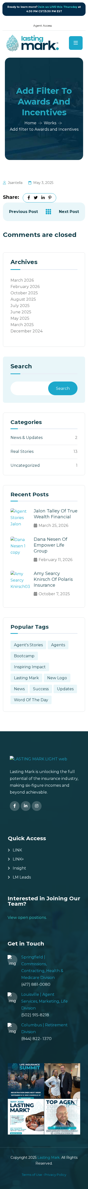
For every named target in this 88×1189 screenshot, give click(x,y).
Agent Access (42, 25)
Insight (19, 868)
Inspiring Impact (30, 667)
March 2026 (22, 280)
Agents (58, 645)
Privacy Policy (55, 1175)
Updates (65, 689)
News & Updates (27, 437)
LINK (17, 850)
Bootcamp (24, 656)
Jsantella (15, 182)
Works (50, 123)
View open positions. (27, 917)
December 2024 (27, 331)
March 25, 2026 (53, 525)
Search (21, 366)
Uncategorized (25, 465)
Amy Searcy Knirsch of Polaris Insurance (53, 579)
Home (30, 123)
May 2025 (20, 318)
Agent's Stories (28, 645)
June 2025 (21, 312)
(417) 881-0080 (35, 984)
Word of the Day (31, 700)
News (19, 689)
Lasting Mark (26, 678)
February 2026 (25, 286)
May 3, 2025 (43, 182)
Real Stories (22, 451)
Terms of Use (32, 1175)
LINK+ (18, 859)
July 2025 (20, 305)
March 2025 (22, 324)
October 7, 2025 (54, 594)
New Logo (57, 678)
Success (41, 689)
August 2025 (23, 299)
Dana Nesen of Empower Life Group (50, 545)
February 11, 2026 (55, 559)
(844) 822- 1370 (36, 1038)
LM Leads (22, 877)
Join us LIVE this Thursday (57, 7)
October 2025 (24, 293)
